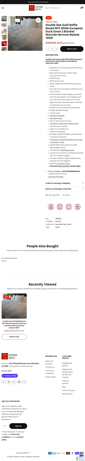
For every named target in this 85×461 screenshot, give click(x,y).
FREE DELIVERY (64, 166)
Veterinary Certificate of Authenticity (64, 123)
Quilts (57, 227)
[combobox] (61, 8)
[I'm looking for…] (46, 8)
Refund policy (67, 394)
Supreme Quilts (51, 22)
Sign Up (18, 426)
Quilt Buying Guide (67, 150)
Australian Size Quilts (63, 224)
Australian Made (56, 118)
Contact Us (49, 367)
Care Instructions (63, 163)
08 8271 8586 (6, 371)
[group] (25, 33)
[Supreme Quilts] (36, 8)
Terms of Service (68, 390)
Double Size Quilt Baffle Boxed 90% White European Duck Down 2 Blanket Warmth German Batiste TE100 (14, 324)
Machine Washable (57, 115)
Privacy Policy (50, 377)
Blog (63, 387)
